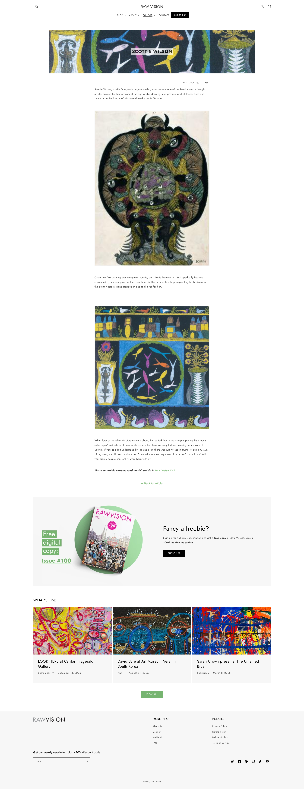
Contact (156, 731)
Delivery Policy (220, 737)
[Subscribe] (86, 761)
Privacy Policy (219, 726)
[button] (36, 6)
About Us (157, 726)
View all (152, 694)
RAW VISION (156, 782)
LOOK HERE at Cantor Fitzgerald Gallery (66, 664)
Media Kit (157, 737)
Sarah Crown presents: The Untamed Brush (228, 664)
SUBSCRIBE (174, 553)
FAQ (155, 742)
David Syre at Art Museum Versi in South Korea (147, 664)
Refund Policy (219, 731)
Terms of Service (221, 742)
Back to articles (154, 483)
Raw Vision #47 (165, 470)
